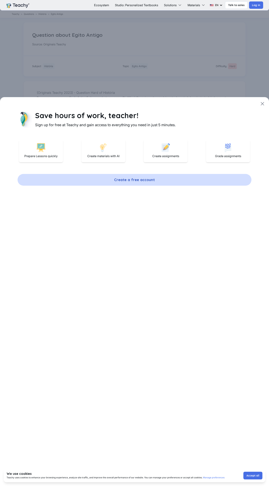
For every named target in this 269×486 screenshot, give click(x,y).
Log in (256, 5)
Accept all (252, 475)
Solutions (170, 5)
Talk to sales (236, 5)
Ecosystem (101, 5)
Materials (194, 5)
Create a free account (134, 179)
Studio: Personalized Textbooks (136, 5)
